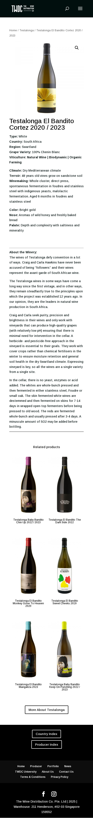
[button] (77, 48)
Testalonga (26, 30)
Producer (36, 766)
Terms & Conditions (32, 776)
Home (13, 30)
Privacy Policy (59, 776)
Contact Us (66, 771)
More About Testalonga (47, 710)
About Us (48, 771)
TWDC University (25, 771)
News (67, 766)
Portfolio (53, 766)
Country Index (46, 734)
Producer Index (46, 744)
